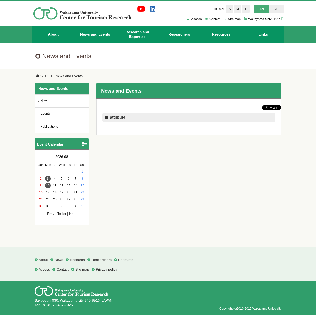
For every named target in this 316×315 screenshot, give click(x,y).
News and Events (69, 76)
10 (48, 185)
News (44, 101)
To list (61, 214)
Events (45, 113)
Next (72, 214)
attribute (117, 117)
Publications (49, 126)
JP (276, 9)
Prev (50, 214)
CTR (44, 76)
